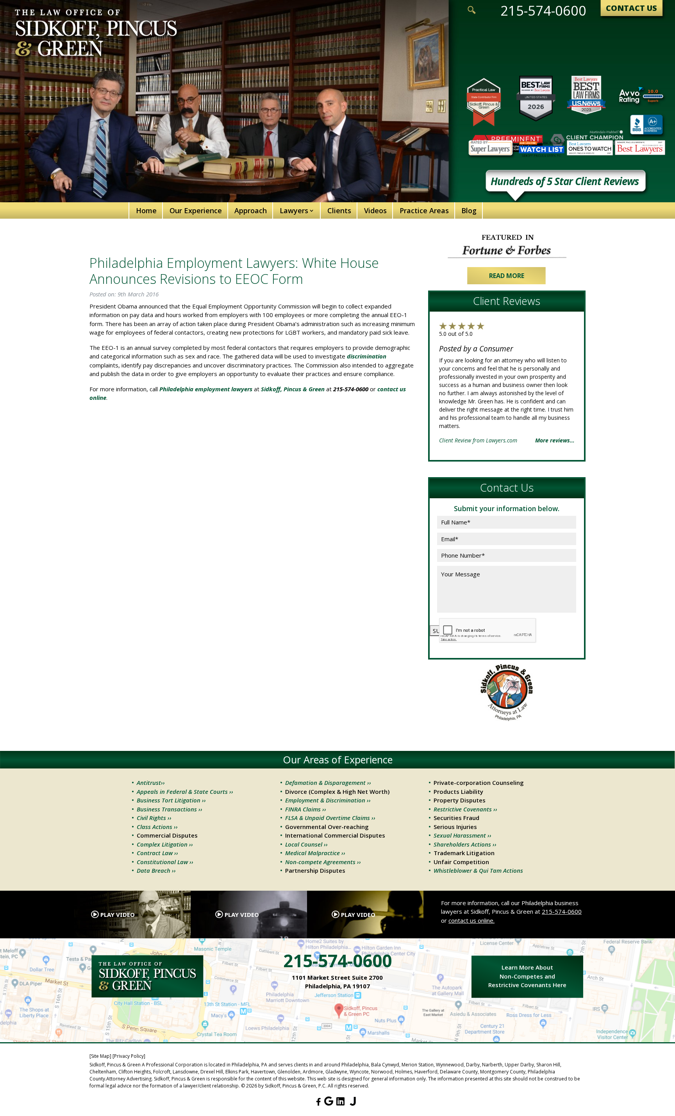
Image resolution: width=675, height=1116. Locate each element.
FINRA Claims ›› (305, 809)
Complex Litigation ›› (165, 844)
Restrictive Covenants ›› (465, 809)
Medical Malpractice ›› (315, 853)
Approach (250, 210)
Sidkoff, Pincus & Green (293, 389)
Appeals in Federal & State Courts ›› (185, 791)
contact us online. (471, 920)
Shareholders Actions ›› (465, 844)
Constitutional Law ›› (165, 862)
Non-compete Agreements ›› (323, 862)
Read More (506, 275)
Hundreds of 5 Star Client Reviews (565, 182)
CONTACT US (631, 8)
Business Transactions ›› (169, 809)
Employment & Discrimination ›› (328, 800)
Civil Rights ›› (154, 818)
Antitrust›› (151, 782)
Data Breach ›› (156, 870)
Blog (469, 210)
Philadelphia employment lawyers (205, 389)
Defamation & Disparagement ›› (328, 782)
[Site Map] (100, 1056)
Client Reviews (506, 301)
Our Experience (196, 210)
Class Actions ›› (157, 827)
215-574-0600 (543, 10)
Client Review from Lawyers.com (478, 440)
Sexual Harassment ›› (462, 835)
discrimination (366, 356)
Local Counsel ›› (306, 844)
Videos (375, 210)
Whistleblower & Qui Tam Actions (478, 870)
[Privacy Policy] (128, 1056)
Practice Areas (424, 210)
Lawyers (294, 210)
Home (146, 210)
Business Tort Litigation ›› (171, 800)
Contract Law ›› (157, 853)
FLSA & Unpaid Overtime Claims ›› (330, 818)
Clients (339, 210)
